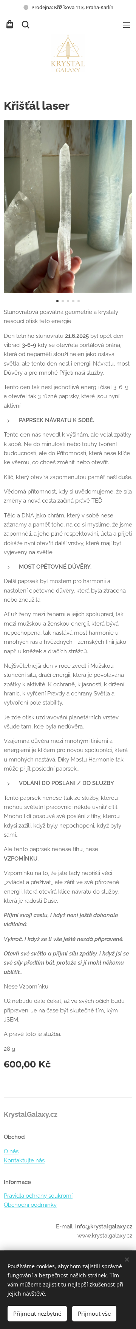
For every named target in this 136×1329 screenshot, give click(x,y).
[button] (24, 24)
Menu (126, 24)
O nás (11, 1151)
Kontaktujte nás (24, 1160)
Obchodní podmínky (30, 1204)
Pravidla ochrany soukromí (38, 1195)
